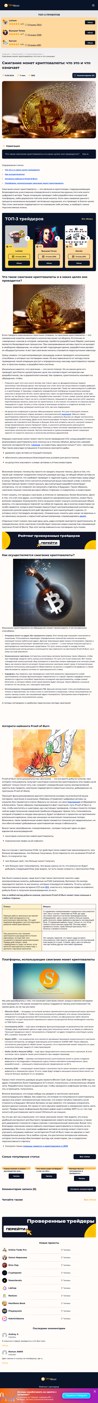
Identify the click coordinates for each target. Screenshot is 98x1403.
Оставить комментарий (81, 1189)
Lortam (13, 20)
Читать (16, 1176)
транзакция (73, 802)
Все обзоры (87, 219)
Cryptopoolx (15, 1273)
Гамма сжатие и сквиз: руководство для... (15, 1170)
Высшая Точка (17, 31)
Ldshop (12, 1288)
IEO (47, 887)
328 (51, 257)
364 (20, 257)
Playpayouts (15, 1311)
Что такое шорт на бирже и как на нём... (48, 1170)
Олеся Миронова (17, 1257)
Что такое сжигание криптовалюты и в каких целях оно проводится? (42, 154)
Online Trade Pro (17, 1250)
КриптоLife (17, 54)
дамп (82, 516)
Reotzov (12, 1295)
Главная (6, 54)
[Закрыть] (95, 1391)
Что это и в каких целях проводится (22, 170)
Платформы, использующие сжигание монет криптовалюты (34, 183)
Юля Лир (13, 1265)
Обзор (90, 22)
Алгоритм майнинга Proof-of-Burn (21, 179)
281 (81, 257)
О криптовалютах (33, 54)
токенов (35, 445)
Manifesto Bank (16, 1303)
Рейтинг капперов (49, 1387)
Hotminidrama (16, 1318)
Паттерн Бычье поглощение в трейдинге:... (76, 1171)
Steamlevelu (15, 1280)
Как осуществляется (15, 174)
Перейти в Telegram (76, 1395)
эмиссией (66, 414)
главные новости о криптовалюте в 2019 (45, 1146)
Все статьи (85, 1157)
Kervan (13, 41)
